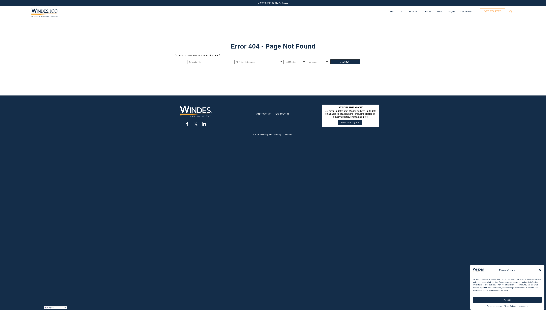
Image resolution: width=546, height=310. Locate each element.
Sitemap (288, 134)
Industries (426, 11)
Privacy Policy (502, 291)
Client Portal (466, 11)
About (439, 11)
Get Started (492, 11)
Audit (392, 11)
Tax (401, 11)
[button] (540, 270)
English (50, 307)
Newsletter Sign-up (350, 122)
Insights (451, 11)
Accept (507, 300)
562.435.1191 (281, 3)
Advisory (413, 11)
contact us (263, 114)
